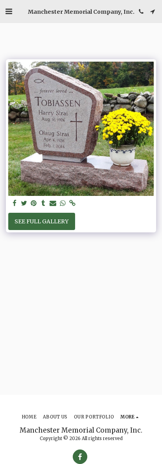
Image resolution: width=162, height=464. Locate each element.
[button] (8, 11)
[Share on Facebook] (14, 203)
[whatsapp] (62, 203)
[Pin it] (33, 203)
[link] (72, 203)
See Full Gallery (41, 221)
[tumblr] (43, 203)
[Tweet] (24, 203)
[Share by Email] (53, 203)
